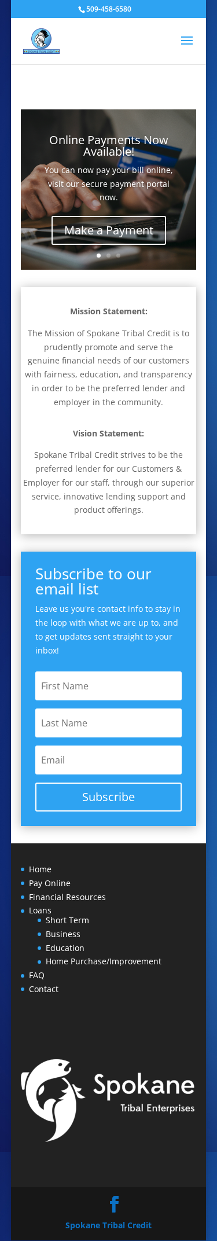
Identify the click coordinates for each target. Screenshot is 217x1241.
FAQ (37, 975)
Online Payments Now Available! (108, 145)
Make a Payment (108, 230)
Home (40, 869)
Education (65, 947)
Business (63, 933)
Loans (40, 910)
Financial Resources (67, 896)
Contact (43, 988)
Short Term (67, 920)
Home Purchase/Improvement (103, 961)
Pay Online (50, 882)
